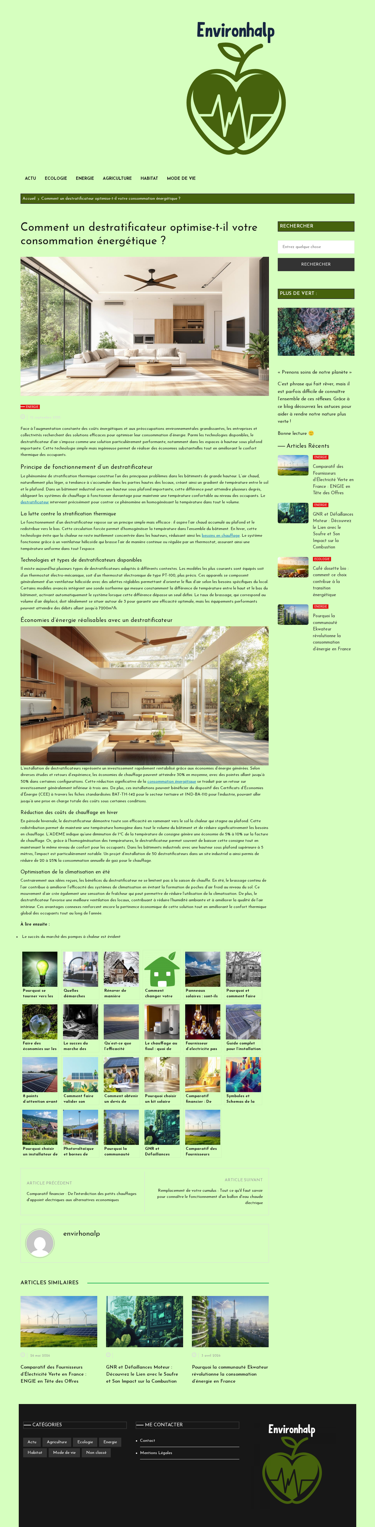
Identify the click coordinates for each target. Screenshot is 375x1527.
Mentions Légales (156, 1453)
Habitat (149, 179)
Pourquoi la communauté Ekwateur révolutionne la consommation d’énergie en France (230, 1374)
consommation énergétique (171, 781)
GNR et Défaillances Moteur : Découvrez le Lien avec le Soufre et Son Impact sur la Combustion (142, 1374)
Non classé (96, 1453)
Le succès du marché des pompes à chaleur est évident (71, 937)
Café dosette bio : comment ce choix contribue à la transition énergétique (331, 582)
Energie (85, 179)
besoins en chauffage (221, 535)
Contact (147, 1441)
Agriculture (117, 179)
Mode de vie (181, 179)
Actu (30, 179)
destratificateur (35, 502)
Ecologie (56, 179)
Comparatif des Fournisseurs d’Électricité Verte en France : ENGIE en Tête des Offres (53, 1374)
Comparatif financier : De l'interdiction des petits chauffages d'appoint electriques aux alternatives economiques (82, 1197)
